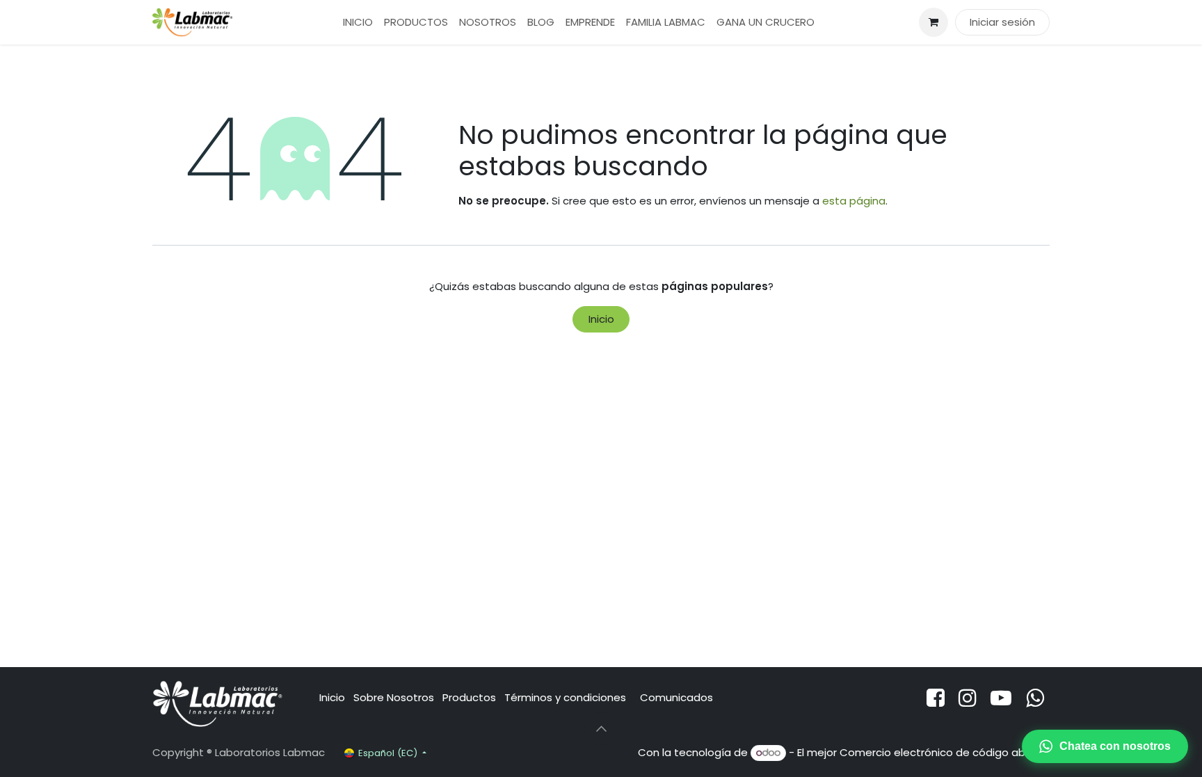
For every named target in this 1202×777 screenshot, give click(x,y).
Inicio (601, 319)
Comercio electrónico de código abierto (945, 752)
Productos (469, 697)
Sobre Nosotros (393, 697)
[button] (601, 729)
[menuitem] (357, 22)
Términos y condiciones (566, 697)
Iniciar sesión (1002, 22)
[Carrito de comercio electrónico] (933, 22)
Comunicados (676, 697)
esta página (854, 200)
